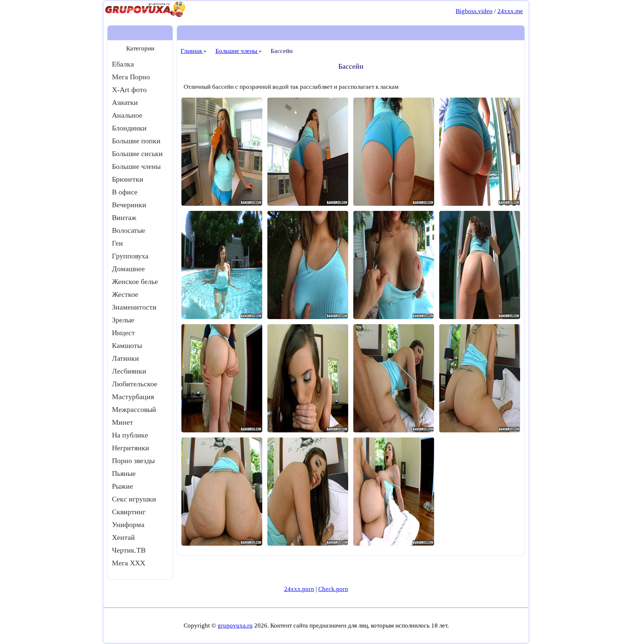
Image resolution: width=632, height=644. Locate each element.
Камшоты (127, 345)
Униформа (128, 524)
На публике (130, 435)
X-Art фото (129, 90)
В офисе (125, 192)
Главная (192, 51)
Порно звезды (133, 461)
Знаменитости (134, 307)
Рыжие (122, 486)
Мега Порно (131, 77)
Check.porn (333, 589)
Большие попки (136, 141)
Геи (117, 243)
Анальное (127, 115)
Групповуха (130, 256)
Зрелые (123, 320)
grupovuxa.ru (235, 625)
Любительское (134, 384)
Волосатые (128, 230)
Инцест (123, 333)
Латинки (125, 358)
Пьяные (124, 473)
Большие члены (136, 166)
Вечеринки (129, 205)
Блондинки (129, 128)
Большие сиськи (137, 153)
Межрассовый (134, 409)
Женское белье (135, 281)
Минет (122, 422)
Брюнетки (127, 179)
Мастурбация (133, 397)
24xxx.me (510, 11)
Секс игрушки (134, 499)
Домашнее (128, 269)
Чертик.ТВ (129, 550)
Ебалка (123, 64)
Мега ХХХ (128, 563)
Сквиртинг (129, 512)
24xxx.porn (299, 589)
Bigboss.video (474, 11)
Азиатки (125, 102)
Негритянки (130, 448)
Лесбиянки (129, 371)
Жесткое (125, 294)
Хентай (123, 537)
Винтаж (124, 217)
